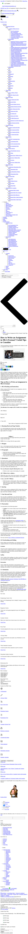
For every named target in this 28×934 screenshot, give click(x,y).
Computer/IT (11, 74)
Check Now (3, 603)
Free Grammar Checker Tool (12, 214)
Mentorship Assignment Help (17, 42)
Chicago (7, 869)
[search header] (3, 252)
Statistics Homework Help (13, 122)
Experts (4, 841)
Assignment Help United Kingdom (15, 197)
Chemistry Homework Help (14, 109)
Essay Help (10, 153)
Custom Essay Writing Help (14, 157)
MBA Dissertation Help (13, 174)
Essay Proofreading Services (14, 150)
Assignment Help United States (14, 199)
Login (5, 21)
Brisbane (7, 876)
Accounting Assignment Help (17, 36)
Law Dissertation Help (13, 169)
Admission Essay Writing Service (15, 155)
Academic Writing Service (13, 28)
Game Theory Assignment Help (17, 63)
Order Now (24, 1)
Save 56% (3, 1)
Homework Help (9, 97)
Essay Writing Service (10, 148)
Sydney (7, 873)
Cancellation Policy (11, 893)
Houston (7, 868)
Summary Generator (12, 232)
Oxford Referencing (12, 245)
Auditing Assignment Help (16, 56)
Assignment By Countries (11, 188)
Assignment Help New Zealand (14, 192)
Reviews (7, 207)
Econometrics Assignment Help (17, 62)
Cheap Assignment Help (16, 33)
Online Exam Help (15, 38)
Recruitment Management (16, 49)
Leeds (7, 862)
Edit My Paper (11, 183)
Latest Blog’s (3, 760)
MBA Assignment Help (16, 66)
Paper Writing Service (12, 181)
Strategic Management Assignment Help (19, 53)
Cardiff (7, 854)
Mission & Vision (9, 205)
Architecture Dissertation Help (14, 167)
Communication (11, 81)
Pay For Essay (11, 160)
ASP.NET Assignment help (14, 139)
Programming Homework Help (14, 106)
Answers (7, 268)
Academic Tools (9, 222)
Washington (8, 866)
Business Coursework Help (14, 127)
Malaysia (5, 877)
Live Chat (6, 809)
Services (5, 24)
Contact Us (8, 213)
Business (10, 83)
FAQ (9, 261)
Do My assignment (15, 31)
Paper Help (10, 178)
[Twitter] (10, 367)
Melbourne (8, 871)
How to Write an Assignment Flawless (16, 537)
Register (2, 21)
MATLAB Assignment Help (14, 143)
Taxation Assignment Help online (18, 55)
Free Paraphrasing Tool (13, 225)
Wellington (8, 882)
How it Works (9, 206)
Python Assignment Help (13, 146)
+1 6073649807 (5, 888)
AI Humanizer (11, 235)
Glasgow (7, 855)
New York (8, 864)
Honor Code (15, 894)
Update (2, 931)
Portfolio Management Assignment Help (19, 47)
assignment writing (20, 520)
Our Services (8, 204)
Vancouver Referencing (13, 246)
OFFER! (2, 8)
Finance (10, 78)
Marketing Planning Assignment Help (18, 41)
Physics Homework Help (13, 99)
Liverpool (8, 860)
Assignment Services (10, 26)
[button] (1, 799)
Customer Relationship (15, 61)
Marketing (10, 88)
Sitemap (7, 895)
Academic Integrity (23, 894)
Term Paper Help (11, 185)
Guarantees (8, 208)
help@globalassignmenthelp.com (9, 6)
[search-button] (13, 14)
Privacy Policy (4, 894)
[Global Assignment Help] (8, 13)
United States (6, 863)
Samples (5, 217)
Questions (5, 218)
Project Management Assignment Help (19, 48)
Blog (4, 219)
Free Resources (6, 221)
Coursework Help (9, 125)
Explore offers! (4, 797)
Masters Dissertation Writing (14, 171)
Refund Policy (3, 893)
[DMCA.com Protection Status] (7, 896)
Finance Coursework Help (13, 132)
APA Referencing (12, 239)
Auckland (8, 883)
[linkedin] (12, 367)
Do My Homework (12, 113)
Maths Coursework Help (13, 134)
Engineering (10, 85)
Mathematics (11, 67)
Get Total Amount (4, 683)
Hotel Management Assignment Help (18, 64)
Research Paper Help (10, 176)
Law (9, 69)
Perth (7, 874)
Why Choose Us (9, 212)
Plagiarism (7, 802)
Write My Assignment (15, 35)
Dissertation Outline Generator (14, 229)
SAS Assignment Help (15, 52)
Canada (4, 878)
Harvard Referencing (12, 241)
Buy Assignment (14, 32)
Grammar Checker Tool (13, 227)
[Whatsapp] (3, 3)
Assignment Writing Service (16, 34)
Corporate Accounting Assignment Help (19, 60)
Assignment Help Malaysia (13, 195)
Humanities (10, 76)
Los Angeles (8, 867)
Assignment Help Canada (13, 190)
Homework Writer (12, 102)
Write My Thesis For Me (13, 95)
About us (8, 211)
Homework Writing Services (14, 104)
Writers (7, 203)
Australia (5, 870)
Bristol (7, 853)
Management (11, 39)
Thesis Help (8, 90)
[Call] (1, 3)
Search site (4, 275)
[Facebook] (7, 367)
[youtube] (1, 892)
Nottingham (8, 857)
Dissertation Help (9, 164)
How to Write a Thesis (13, 92)
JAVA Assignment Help (13, 141)
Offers (7, 267)
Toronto (7, 880)
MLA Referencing (12, 240)
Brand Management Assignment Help (18, 57)
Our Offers (5, 844)
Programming (8, 136)
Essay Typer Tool (12, 228)
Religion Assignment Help (16, 50)
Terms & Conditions (20, 893)
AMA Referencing (12, 242)
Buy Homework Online (13, 115)
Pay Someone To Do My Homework (16, 120)
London (7, 856)
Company (8, 253)
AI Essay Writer (9, 215)
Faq (6, 210)
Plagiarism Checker (12, 226)
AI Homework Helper (12, 234)
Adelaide (7, 875)
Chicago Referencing (12, 243)
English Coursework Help (13, 129)
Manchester (8, 852)
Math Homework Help (13, 111)
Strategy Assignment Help (16, 54)
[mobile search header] (1, 12)
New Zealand (6, 881)
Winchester (8, 850)
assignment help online (21, 589)
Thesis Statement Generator (14, 231)
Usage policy (10, 894)
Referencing (8, 236)
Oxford (7, 861)
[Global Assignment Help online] (10, 10)
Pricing (7, 266)
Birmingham (8, 859)
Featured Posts (10, 760)
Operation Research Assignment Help (18, 43)
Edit (1, 814)
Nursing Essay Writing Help (14, 162)
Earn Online (7, 247)
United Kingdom (6, 849)
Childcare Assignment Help (16, 59)
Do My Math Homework (13, 118)
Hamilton (8, 884)
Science (10, 71)
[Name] (14, 326)
